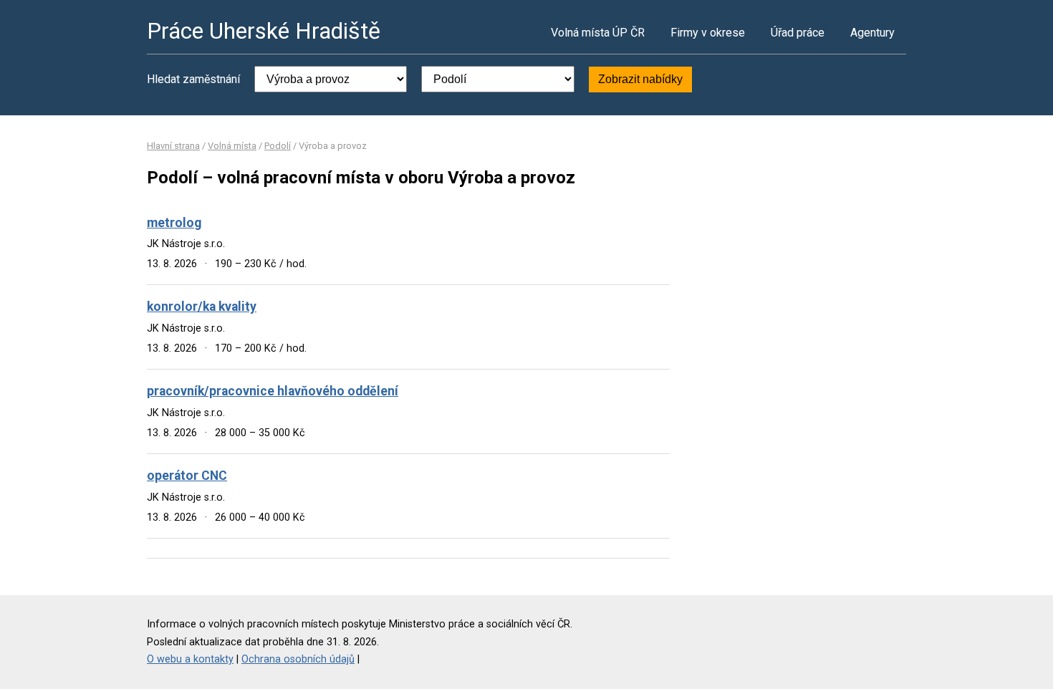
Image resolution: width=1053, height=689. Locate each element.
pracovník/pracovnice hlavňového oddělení (272, 391)
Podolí (277, 145)
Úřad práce (797, 32)
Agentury (872, 32)
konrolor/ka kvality (201, 306)
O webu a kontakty (190, 659)
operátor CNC (187, 475)
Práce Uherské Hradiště (263, 30)
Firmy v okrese (707, 32)
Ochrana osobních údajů (298, 659)
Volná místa (232, 145)
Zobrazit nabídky (640, 79)
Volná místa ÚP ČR (598, 32)
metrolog (174, 223)
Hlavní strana (173, 145)
